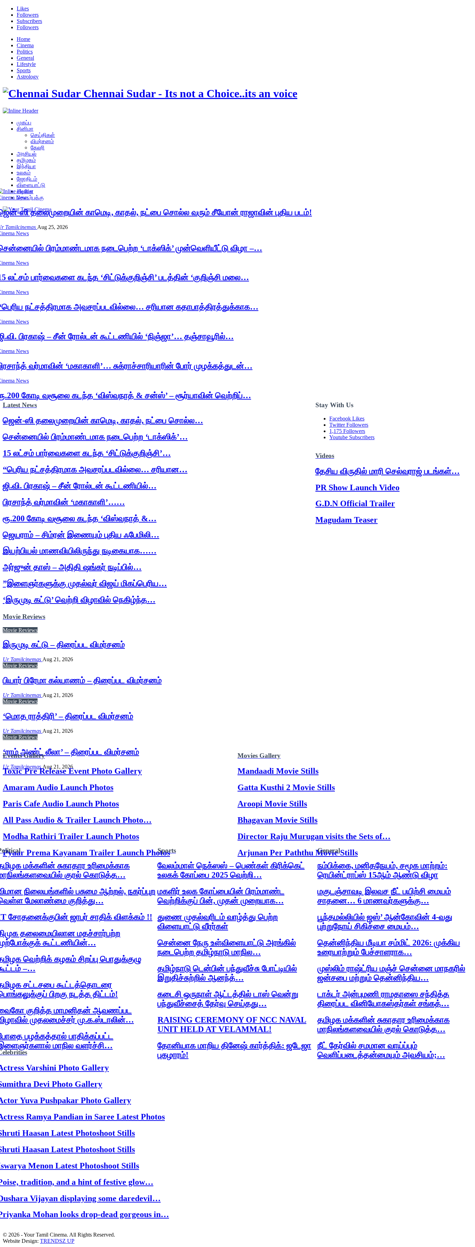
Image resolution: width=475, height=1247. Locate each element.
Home (23, 39)
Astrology (28, 77)
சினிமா (25, 129)
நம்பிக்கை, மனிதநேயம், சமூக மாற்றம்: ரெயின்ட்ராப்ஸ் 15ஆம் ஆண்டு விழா (382, 870)
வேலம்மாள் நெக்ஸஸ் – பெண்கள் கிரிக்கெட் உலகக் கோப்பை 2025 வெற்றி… (231, 870)
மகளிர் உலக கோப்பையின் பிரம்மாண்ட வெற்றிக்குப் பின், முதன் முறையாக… (221, 896)
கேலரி (38, 147)
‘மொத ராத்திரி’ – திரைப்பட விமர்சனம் (68, 716)
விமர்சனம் (42, 141)
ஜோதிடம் (27, 179)
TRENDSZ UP (57, 1241)
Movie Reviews (20, 630)
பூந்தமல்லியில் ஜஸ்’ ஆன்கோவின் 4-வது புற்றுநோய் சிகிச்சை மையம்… (384, 921)
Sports (24, 70)
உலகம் (24, 172)
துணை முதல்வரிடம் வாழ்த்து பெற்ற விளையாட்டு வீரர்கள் (218, 921)
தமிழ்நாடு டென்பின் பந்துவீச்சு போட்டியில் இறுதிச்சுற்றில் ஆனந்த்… (227, 973)
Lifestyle (26, 64)
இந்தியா (26, 166)
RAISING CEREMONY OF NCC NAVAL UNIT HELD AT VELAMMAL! (232, 1024)
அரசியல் (27, 154)
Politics (25, 52)
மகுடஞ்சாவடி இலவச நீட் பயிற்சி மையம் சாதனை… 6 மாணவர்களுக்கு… (384, 896)
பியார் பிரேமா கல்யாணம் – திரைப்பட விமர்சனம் (82, 680)
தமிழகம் (26, 160)
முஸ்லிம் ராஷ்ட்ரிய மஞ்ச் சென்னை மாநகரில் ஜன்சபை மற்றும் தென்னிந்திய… (391, 973)
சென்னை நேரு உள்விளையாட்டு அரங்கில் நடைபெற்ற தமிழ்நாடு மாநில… (227, 947)
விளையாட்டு (31, 185)
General (25, 58)
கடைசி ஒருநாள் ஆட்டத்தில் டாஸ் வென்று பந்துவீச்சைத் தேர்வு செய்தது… (228, 999)
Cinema (25, 45)
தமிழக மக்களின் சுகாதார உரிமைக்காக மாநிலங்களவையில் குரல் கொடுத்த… (383, 1024)
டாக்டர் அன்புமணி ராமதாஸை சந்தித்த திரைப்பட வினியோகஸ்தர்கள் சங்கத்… (383, 999)
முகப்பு (24, 122)
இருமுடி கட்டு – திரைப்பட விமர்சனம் (64, 644)
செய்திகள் (43, 135)
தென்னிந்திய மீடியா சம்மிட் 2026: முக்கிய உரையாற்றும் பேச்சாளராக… (388, 947)
